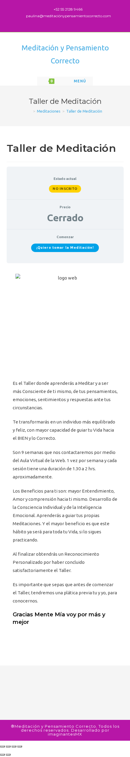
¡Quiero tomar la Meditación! (65, 247)
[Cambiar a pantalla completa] (13, 746)
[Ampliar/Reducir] (19, 746)
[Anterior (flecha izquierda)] (2, 754)
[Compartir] (8, 746)
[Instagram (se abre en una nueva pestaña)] (72, 21)
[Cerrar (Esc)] (2, 746)
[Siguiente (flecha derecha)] (8, 754)
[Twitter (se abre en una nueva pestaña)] (59, 21)
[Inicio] (29, 111)
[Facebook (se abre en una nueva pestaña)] (66, 21)
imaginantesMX (65, 734)
